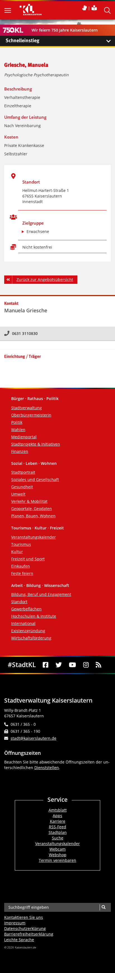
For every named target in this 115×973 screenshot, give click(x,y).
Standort (19, 601)
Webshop (57, 854)
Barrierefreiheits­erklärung (28, 934)
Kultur (17, 551)
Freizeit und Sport (28, 559)
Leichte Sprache (19, 939)
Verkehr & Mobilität (29, 501)
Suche (57, 838)
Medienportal (24, 436)
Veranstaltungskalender (33, 537)
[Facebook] (45, 665)
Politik (16, 422)
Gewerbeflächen (26, 609)
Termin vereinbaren (57, 860)
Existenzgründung (28, 630)
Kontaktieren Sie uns (23, 917)
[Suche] (103, 907)
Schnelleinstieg (22, 41)
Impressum (14, 923)
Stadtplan (58, 832)
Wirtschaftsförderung (31, 638)
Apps (57, 815)
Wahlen (18, 429)
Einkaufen (20, 566)
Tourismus (21, 544)
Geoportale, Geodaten (31, 508)
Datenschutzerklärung (25, 928)
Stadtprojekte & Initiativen (35, 444)
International (23, 623)
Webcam (57, 849)
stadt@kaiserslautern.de (33, 738)
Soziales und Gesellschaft (35, 479)
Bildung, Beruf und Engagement (41, 594)
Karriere (57, 821)
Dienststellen (46, 767)
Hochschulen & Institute (33, 616)
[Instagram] (86, 665)
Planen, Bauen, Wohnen (33, 515)
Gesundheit (22, 486)
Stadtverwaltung (26, 407)
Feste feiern (22, 573)
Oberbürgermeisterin (31, 415)
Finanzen (19, 451)
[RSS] (98, 665)
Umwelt (18, 494)
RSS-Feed (57, 826)
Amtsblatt (58, 810)
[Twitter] (59, 665)
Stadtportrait (23, 472)
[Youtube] (73, 665)
